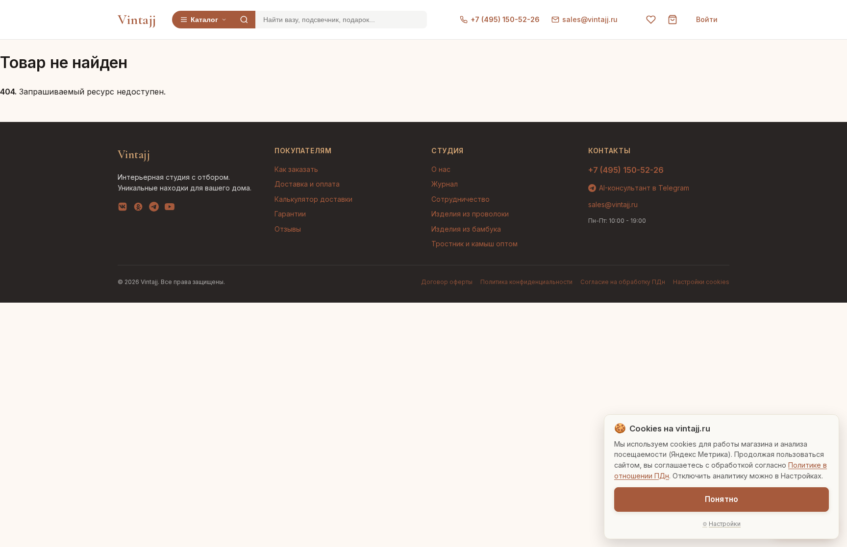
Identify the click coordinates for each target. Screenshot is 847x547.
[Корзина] (672, 19)
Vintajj (137, 19)
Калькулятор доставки (313, 199)
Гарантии (290, 214)
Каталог (204, 20)
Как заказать (296, 169)
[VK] (122, 208)
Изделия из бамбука (466, 229)
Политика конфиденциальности (526, 281)
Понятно (721, 499)
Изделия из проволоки (470, 214)
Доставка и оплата (307, 184)
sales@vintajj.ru (590, 19)
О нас (440, 169)
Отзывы (287, 229)
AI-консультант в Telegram (644, 188)
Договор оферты (447, 281)
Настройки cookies (701, 281)
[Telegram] (154, 208)
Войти (707, 19)
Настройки (725, 523)
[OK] (138, 208)
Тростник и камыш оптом (474, 243)
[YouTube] (169, 208)
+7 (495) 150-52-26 (505, 19)
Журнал (444, 184)
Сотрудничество (460, 199)
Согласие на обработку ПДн (622, 281)
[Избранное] (651, 19)
